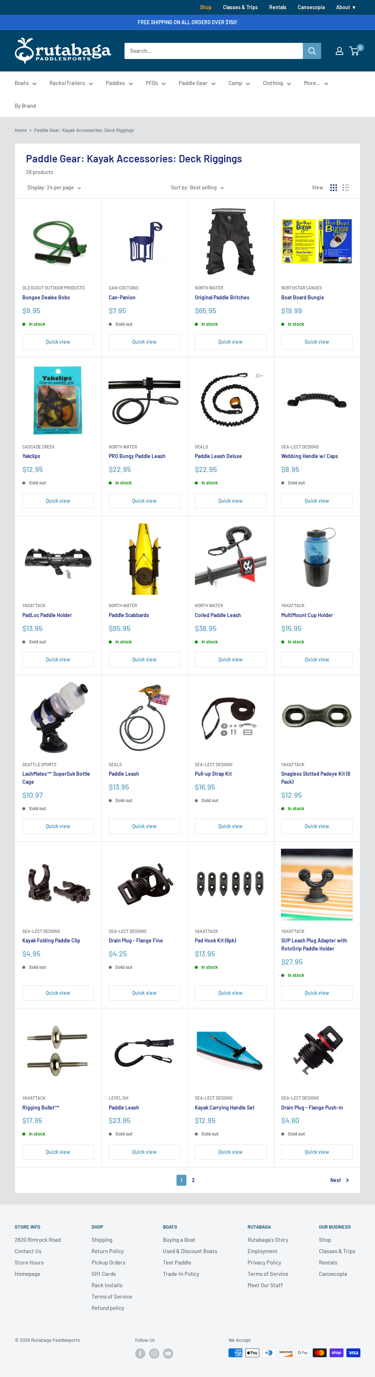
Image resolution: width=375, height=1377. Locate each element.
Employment (263, 1251)
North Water (209, 287)
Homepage (27, 1273)
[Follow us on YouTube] (168, 1353)
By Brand (25, 105)
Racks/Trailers (67, 83)
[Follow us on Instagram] (154, 1353)
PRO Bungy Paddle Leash (137, 456)
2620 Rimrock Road (38, 1239)
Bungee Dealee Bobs (46, 297)
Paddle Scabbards (129, 615)
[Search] (312, 51)
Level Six (119, 1097)
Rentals (277, 7)
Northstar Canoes (301, 287)
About (343, 7)
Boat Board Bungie (302, 297)
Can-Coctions (123, 287)
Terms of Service (112, 1296)
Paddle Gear (193, 83)
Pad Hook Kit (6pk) (215, 940)
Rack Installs (107, 1285)
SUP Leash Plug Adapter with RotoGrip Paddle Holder (314, 944)
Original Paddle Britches (222, 297)
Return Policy (108, 1251)
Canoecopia (311, 7)
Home (21, 130)
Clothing (273, 83)
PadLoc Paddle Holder (47, 615)
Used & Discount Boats (190, 1251)
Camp (235, 83)
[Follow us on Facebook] (140, 1353)
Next (335, 1180)
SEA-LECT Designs (300, 446)
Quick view (58, 342)
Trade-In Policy (181, 1273)
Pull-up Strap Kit (213, 774)
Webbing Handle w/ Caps (309, 456)
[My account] (339, 51)
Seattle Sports (39, 764)
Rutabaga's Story (268, 1239)
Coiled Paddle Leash (218, 615)
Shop (206, 7)
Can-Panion (122, 297)
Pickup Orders (108, 1262)
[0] (354, 51)
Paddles (115, 83)
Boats (22, 83)
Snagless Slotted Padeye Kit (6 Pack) (315, 778)
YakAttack (33, 605)
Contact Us (28, 1251)
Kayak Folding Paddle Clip (51, 940)
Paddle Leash (124, 774)
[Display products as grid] (333, 187)
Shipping (102, 1239)
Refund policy (108, 1307)
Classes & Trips (240, 7)
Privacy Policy (264, 1262)
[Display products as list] (345, 187)
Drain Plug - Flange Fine (136, 940)
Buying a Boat (179, 1239)
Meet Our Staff (265, 1285)
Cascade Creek (38, 446)
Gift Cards (104, 1273)
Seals (201, 446)
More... (312, 83)
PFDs (152, 83)
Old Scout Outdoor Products (53, 287)
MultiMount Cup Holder (307, 615)
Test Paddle (177, 1262)
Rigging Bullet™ (41, 1107)
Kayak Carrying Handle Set (225, 1107)
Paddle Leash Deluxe (218, 456)
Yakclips (31, 456)
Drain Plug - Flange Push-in (312, 1107)
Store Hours (29, 1262)
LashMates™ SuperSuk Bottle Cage (56, 778)
